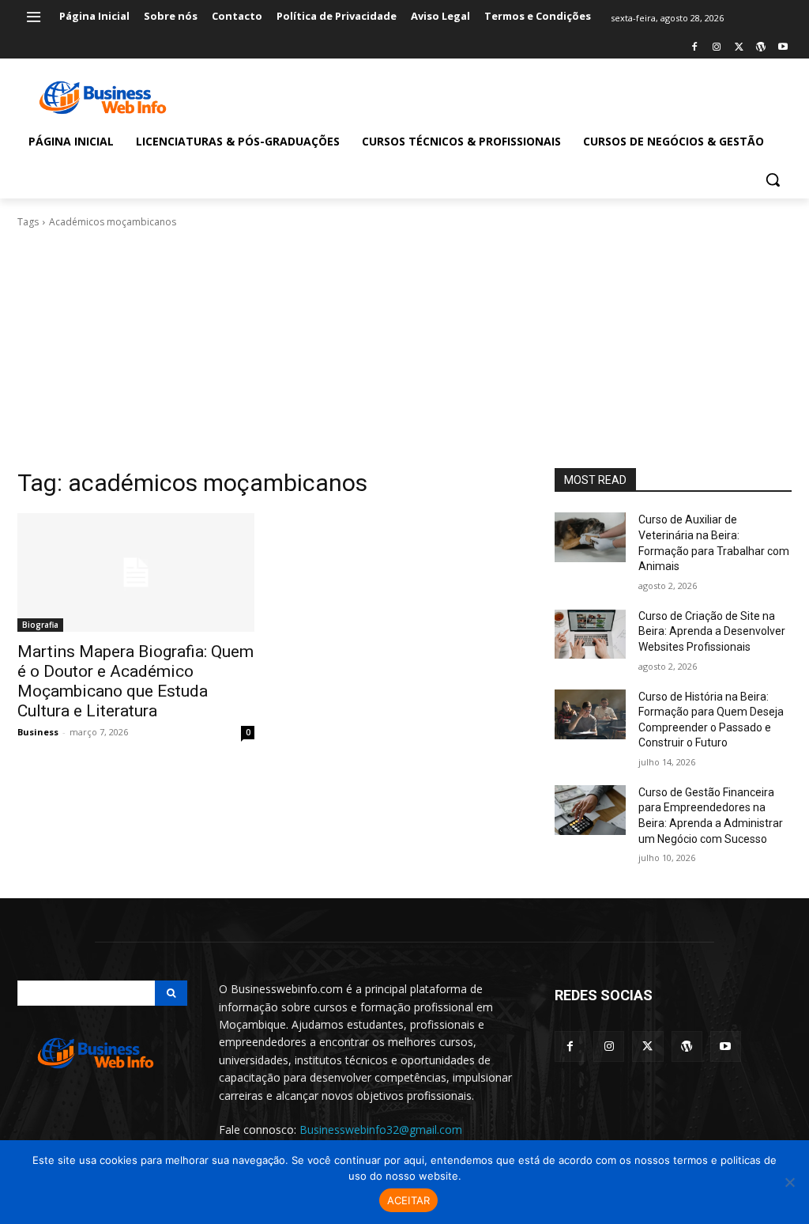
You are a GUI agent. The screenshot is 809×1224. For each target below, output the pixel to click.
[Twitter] (739, 48)
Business (37, 732)
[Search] (171, 993)
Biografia (40, 624)
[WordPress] (760, 48)
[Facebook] (695, 48)
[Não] (789, 1182)
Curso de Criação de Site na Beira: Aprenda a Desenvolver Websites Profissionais (711, 631)
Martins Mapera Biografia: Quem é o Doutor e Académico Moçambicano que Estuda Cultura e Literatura (135, 681)
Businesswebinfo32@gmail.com (380, 1129)
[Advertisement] (404, 348)
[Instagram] (717, 48)
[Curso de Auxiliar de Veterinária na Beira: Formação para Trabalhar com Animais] (590, 537)
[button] (773, 179)
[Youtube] (782, 48)
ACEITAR (409, 1200)
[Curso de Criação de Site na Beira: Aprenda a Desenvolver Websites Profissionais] (590, 634)
